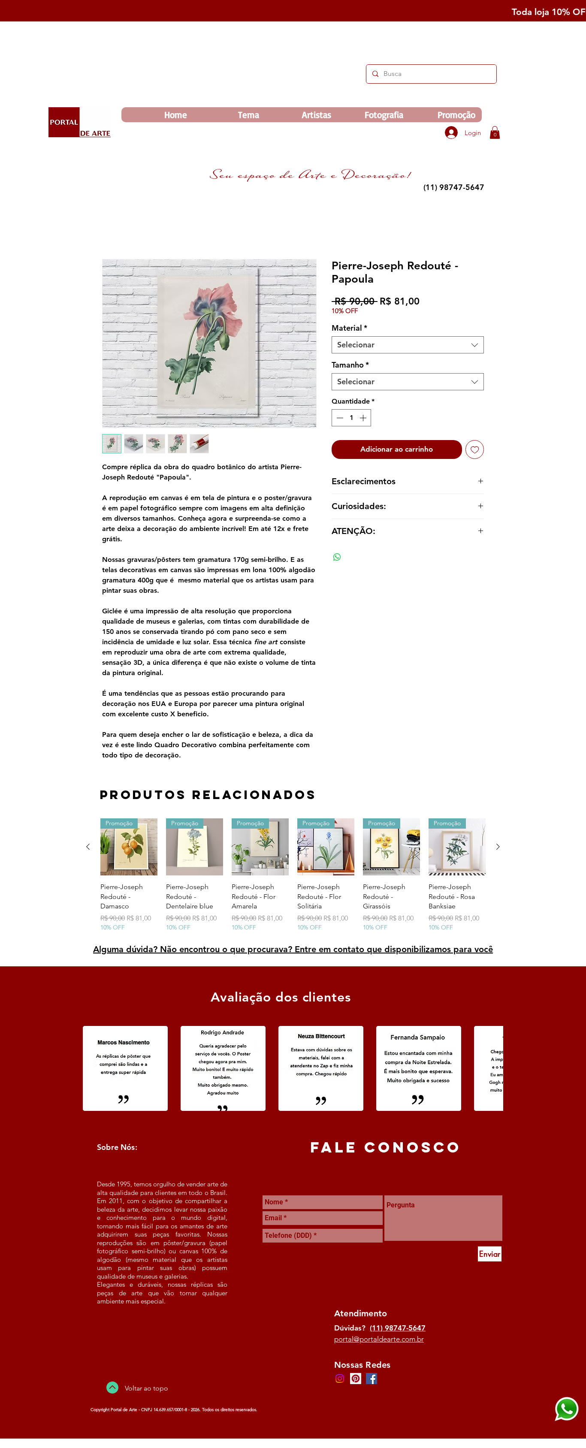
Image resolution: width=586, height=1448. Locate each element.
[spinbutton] (351, 419)
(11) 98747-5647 (398, 1329)
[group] (293, 876)
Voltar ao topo (146, 1389)
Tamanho (350, 366)
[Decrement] (339, 419)
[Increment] (364, 419)
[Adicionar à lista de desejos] (474, 450)
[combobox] (408, 346)
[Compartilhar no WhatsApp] (337, 558)
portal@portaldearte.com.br (379, 1340)
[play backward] (93, 1069)
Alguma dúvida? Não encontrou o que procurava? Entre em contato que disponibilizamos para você (293, 950)
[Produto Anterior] (88, 848)
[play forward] (492, 1069)
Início (110, 229)
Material (349, 329)
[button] (494, 132)
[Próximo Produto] (498, 848)
